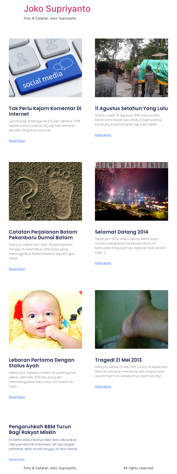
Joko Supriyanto (57, 8)
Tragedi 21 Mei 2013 (118, 360)
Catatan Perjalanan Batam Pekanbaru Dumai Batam (43, 235)
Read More (17, 140)
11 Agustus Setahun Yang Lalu (131, 108)
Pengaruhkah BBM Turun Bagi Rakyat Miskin (40, 429)
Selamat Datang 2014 (121, 232)
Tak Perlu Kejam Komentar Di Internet (45, 111)
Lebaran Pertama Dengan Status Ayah (41, 363)
